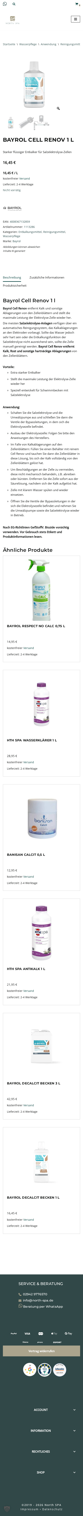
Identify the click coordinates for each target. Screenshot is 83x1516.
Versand (24, 178)
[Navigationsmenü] (75, 19)
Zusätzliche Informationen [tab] (47, 277)
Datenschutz (52, 1509)
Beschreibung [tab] (12, 277)
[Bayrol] (12, 216)
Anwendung (48, 44)
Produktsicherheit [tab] (14, 285)
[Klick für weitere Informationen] (44, 1370)
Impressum (29, 1509)
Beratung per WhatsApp (42, 1306)
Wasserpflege (28, 44)
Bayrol (17, 241)
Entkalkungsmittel (30, 232)
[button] (7, 1509)
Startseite (9, 44)
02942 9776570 (35, 1294)
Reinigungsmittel (71, 44)
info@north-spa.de (38, 1300)
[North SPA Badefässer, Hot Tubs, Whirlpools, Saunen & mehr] (12, 20)
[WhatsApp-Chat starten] (5, 5)
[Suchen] (14, 4)
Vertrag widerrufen (42, 1351)
